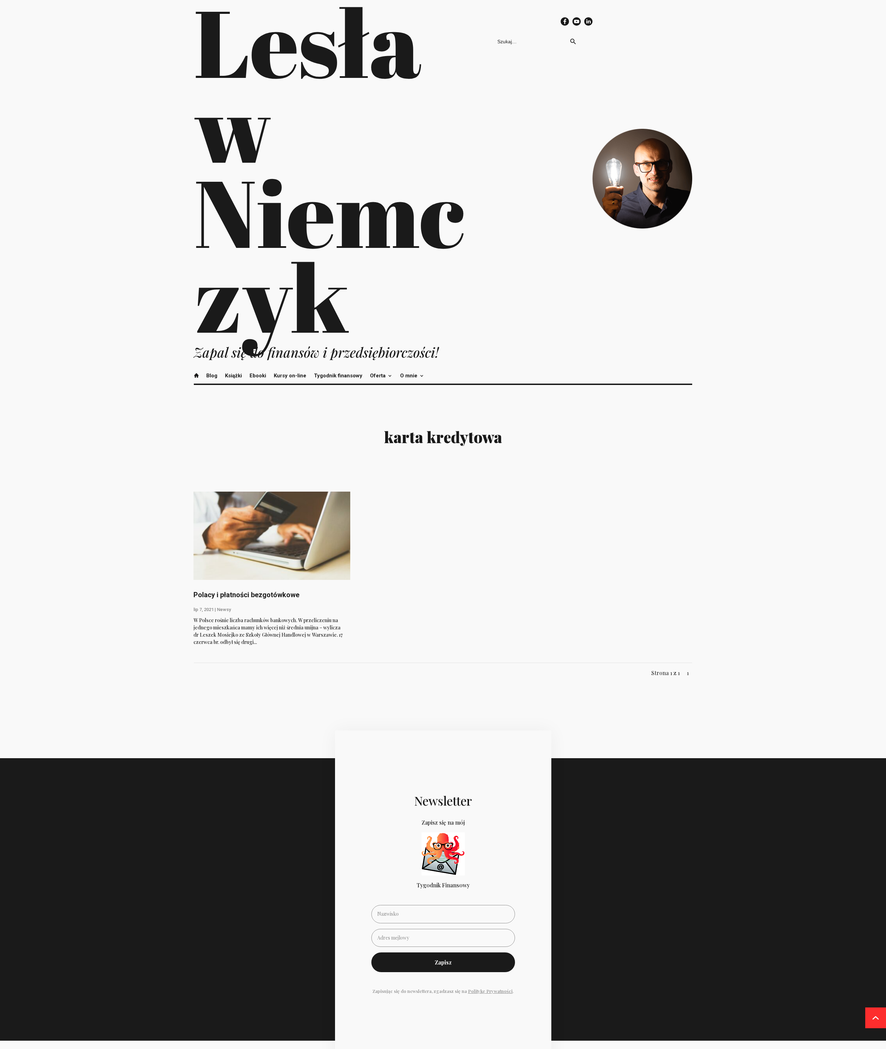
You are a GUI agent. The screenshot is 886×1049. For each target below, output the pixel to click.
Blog (211, 376)
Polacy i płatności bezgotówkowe (246, 595)
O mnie (408, 376)
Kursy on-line (290, 376)
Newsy (224, 609)
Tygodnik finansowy (338, 376)
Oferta (378, 376)
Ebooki (258, 376)
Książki (233, 376)
